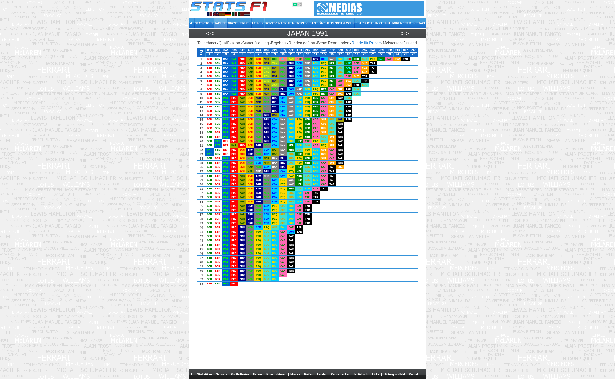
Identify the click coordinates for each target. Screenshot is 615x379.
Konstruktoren (276, 374)
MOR (266, 50)
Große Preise (240, 374)
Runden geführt (302, 43)
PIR (332, 50)
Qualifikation (229, 43)
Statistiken (204, 374)
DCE (291, 50)
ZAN (307, 50)
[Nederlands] (247, 14)
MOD (315, 50)
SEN (217, 50)
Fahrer (257, 374)
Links (376, 374)
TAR (397, 50)
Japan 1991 (307, 33)
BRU (356, 50)
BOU (340, 50)
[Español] (222, 14)
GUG (348, 50)
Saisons (221, 374)
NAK (323, 50)
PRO (234, 50)
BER (209, 50)
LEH (299, 50)
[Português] (241, 14)
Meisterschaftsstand (400, 43)
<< (210, 33)
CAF (413, 50)
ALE (250, 50)
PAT (242, 50)
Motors (295, 374)
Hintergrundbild (394, 374)
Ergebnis (278, 43)
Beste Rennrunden (333, 43)
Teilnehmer (206, 43)
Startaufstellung (255, 43)
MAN (225, 50)
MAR (258, 50)
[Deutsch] (228, 14)
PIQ (283, 50)
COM (364, 50)
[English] (216, 14)
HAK (372, 50)
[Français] (209, 14)
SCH (274, 50)
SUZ (405, 50)
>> (404, 33)
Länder (322, 374)
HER (389, 50)
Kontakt (414, 374)
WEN (381, 50)
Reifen (308, 374)
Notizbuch (361, 374)
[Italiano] (234, 14)
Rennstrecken (340, 374)
